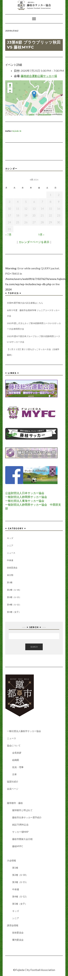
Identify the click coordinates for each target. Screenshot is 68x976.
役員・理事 (18, 767)
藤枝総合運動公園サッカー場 (39, 76)
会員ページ (12, 788)
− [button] (10, 90)
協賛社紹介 (12, 781)
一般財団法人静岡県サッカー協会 (26, 496)
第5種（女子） (14, 612)
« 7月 (8, 234)
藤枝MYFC (17, 846)
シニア (10, 545)
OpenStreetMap (44, 114)
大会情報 (11, 860)
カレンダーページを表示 (34, 242)
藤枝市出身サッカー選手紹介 (27, 817)
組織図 (15, 760)
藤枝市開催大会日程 (22, 839)
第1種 (9, 582)
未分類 (10, 575)
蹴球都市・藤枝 (15, 803)
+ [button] (10, 85)
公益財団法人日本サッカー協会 (24, 493)
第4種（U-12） (14, 604)
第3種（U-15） (14, 597)
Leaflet (31, 114)
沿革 (14, 774)
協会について (14, 745)
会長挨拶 (16, 752)
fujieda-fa (17, 131)
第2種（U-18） (14, 589)
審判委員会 (18, 939)
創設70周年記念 (20, 824)
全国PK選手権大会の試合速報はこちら (25, 303)
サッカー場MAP (20, 831)
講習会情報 (12, 925)
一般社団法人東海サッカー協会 (24, 500)
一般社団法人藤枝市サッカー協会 (24, 731)
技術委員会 (12, 567)
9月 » (41, 234)
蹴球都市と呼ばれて (22, 810)
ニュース (11, 553)
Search (34, 647)
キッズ (10, 538)
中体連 (10, 560)
